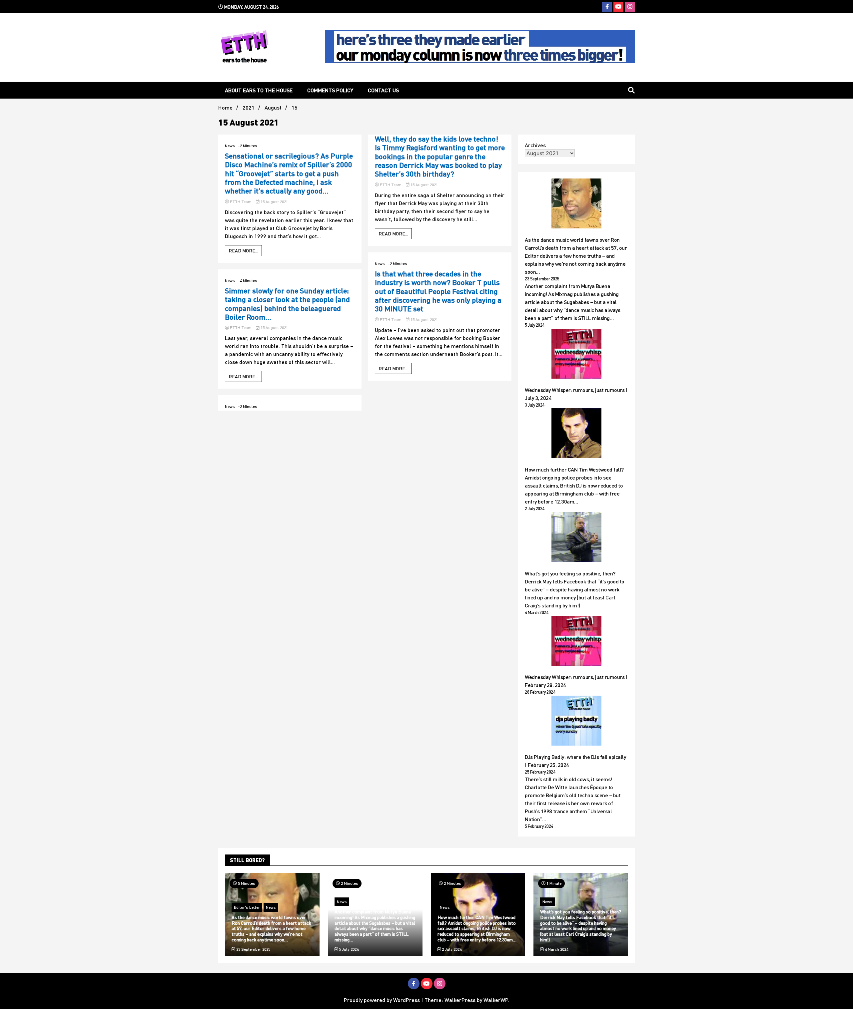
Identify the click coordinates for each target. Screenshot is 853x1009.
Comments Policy (330, 90)
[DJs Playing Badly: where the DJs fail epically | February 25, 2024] (576, 722)
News (230, 145)
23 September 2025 (252, 949)
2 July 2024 (451, 949)
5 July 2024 (348, 949)
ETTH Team (241, 201)
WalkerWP (495, 1000)
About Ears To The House (259, 90)
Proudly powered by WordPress (382, 1000)
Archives (535, 145)
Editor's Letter (247, 907)
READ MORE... (243, 250)
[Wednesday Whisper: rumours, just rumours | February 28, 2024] (576, 642)
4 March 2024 (556, 949)
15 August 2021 (274, 201)
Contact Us (383, 90)
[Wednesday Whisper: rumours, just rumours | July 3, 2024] (576, 355)
